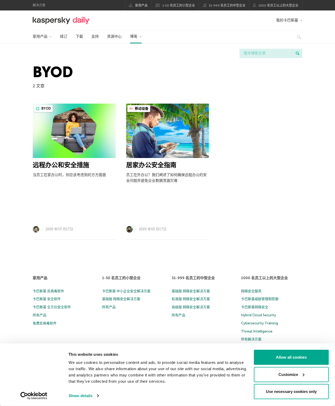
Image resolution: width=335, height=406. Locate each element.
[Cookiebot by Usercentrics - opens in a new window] (34, 396)
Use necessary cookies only (291, 391)
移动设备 (141, 108)
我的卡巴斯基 (287, 20)
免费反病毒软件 (45, 323)
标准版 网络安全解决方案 (191, 299)
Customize (288, 374)
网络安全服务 (251, 291)
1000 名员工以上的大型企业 (278, 5)
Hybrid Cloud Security (258, 315)
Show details (80, 395)
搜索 (297, 53)
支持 (95, 36)
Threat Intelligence (256, 331)
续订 (63, 36)
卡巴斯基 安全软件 (47, 299)
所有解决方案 (251, 339)
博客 (133, 36)
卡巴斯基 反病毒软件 (48, 291)
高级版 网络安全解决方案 (191, 307)
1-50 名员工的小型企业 (179, 5)
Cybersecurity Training (259, 323)
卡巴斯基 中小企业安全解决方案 (126, 291)
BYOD (46, 108)
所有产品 (39, 315)
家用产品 (141, 5)
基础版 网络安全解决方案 (121, 299)
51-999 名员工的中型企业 (227, 5)
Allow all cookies (291, 357)
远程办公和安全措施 (61, 165)
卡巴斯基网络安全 (254, 307)
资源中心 (114, 36)
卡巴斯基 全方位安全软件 (52, 307)
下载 (79, 36)
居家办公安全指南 (151, 165)
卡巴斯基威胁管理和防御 (259, 299)
